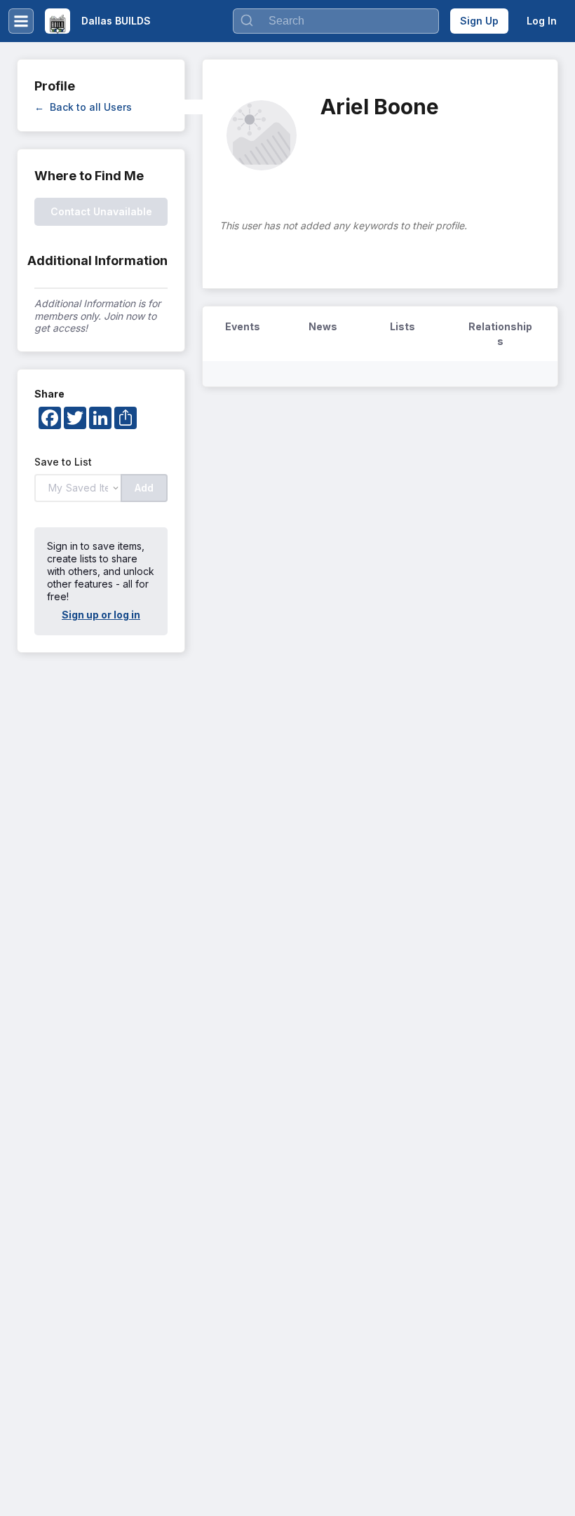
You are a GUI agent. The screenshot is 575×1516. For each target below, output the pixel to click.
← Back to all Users (83, 107)
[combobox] (336, 21)
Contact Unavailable (101, 211)
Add (144, 488)
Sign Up (479, 21)
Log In (542, 21)
